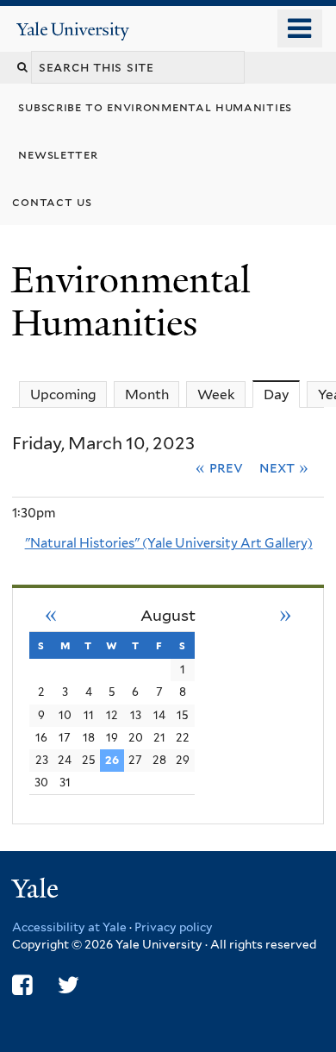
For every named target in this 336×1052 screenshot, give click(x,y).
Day (282, 394)
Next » (283, 467)
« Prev (219, 467)
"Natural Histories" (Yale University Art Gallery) (169, 543)
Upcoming (63, 394)
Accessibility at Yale (69, 927)
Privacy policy (173, 927)
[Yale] (37, 891)
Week (216, 394)
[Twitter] (68, 985)
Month (147, 394)
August (168, 615)
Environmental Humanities (131, 301)
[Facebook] (22, 985)
